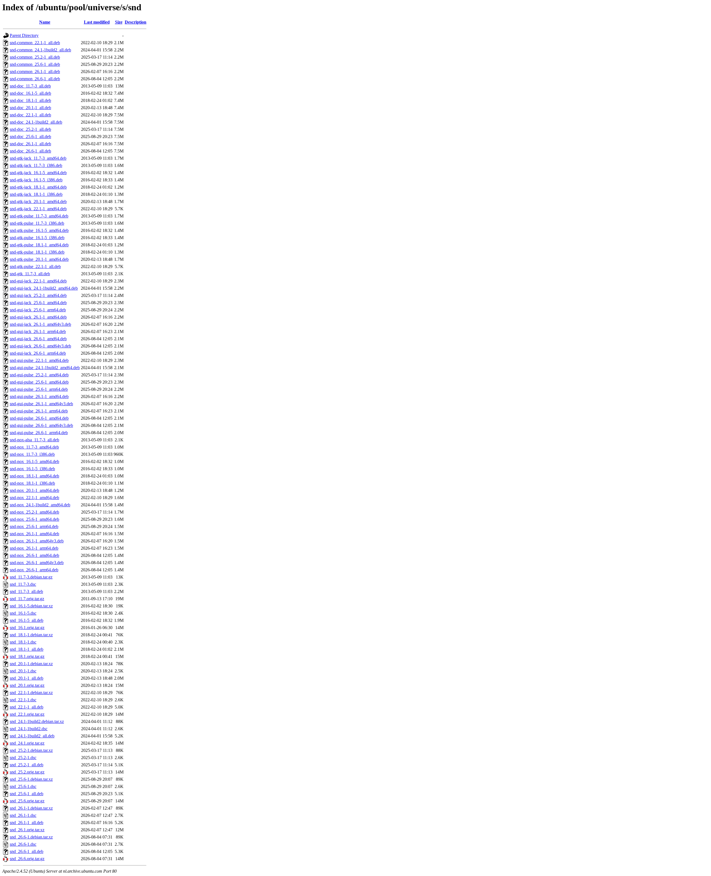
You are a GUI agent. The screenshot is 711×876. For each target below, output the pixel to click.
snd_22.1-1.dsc (23, 699)
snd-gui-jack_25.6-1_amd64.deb (38, 302)
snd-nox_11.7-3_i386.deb (32, 454)
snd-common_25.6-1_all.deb (35, 64)
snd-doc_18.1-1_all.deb (30, 100)
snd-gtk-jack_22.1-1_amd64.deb (38, 208)
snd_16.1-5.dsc (23, 613)
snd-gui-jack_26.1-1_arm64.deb (38, 331)
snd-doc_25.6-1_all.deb (30, 136)
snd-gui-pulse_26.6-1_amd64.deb (39, 418)
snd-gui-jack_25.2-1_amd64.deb (38, 295)
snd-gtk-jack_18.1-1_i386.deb (36, 194)
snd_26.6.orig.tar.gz (27, 858)
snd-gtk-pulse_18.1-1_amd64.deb (39, 244)
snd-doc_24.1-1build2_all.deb (36, 122)
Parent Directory (24, 35)
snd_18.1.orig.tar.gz (27, 656)
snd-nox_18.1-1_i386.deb (32, 483)
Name (44, 22)
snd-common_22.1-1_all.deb (35, 42)
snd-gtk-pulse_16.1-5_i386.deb (37, 237)
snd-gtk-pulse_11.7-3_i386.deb (37, 223)
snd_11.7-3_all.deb (26, 591)
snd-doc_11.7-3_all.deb (30, 86)
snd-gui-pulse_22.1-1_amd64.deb (39, 360)
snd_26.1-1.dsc (23, 815)
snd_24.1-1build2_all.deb (32, 736)
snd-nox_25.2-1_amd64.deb (34, 512)
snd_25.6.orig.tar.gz (27, 801)
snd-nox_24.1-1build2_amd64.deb (40, 504)
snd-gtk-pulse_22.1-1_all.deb (35, 266)
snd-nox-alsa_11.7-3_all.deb (34, 439)
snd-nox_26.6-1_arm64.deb (34, 569)
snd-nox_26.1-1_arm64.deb (34, 548)
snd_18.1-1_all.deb (26, 649)
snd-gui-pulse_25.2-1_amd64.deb (39, 374)
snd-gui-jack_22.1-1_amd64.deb (38, 281)
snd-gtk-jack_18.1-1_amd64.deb (38, 187)
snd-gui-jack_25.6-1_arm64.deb (38, 309)
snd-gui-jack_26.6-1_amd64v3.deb (40, 346)
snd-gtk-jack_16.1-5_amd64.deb (38, 172)
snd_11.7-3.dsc (23, 584)
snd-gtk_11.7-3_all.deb (30, 273)
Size (118, 22)
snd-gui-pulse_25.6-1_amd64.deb (39, 382)
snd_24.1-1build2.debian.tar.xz (37, 721)
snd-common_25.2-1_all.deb (35, 57)
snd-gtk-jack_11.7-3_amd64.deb (38, 158)
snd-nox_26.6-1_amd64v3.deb (37, 562)
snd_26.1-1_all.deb (26, 822)
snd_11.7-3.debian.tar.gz (31, 577)
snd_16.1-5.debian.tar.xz (31, 606)
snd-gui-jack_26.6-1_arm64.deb (38, 353)
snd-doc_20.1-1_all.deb (30, 107)
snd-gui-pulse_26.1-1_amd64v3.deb (41, 403)
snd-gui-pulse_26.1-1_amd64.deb (39, 396)
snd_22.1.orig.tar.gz (27, 714)
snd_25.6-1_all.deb (26, 793)
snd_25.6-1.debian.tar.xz (31, 779)
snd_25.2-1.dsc (23, 757)
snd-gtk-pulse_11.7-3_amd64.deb (39, 216)
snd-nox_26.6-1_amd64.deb (34, 555)
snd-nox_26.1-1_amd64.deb (34, 533)
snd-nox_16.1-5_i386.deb (32, 468)
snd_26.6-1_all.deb (26, 851)
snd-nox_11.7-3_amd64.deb (34, 447)
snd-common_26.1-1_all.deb (35, 71)
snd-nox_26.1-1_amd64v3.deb (37, 541)
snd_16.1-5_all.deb (26, 620)
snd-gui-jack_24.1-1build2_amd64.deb (44, 288)
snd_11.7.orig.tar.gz (27, 598)
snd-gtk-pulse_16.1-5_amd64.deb (39, 230)
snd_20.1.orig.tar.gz (27, 685)
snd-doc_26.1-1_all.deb (30, 143)
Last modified (97, 22)
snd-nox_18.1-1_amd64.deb (34, 476)
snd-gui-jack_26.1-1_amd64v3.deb (40, 324)
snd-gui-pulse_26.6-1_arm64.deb (39, 432)
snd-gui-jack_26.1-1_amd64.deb (38, 317)
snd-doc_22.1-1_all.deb (30, 114)
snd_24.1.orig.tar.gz (27, 743)
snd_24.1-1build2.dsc (28, 728)
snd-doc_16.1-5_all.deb (30, 93)
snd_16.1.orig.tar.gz (27, 627)
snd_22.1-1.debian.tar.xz (31, 692)
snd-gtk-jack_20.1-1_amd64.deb (38, 201)
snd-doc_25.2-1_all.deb (30, 129)
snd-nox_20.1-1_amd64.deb (34, 490)
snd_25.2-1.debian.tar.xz (31, 750)
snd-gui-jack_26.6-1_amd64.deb (38, 338)
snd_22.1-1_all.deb (26, 707)
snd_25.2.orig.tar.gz (27, 772)
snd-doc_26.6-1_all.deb (30, 151)
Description (135, 22)
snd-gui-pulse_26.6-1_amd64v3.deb (41, 425)
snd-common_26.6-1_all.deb (35, 78)
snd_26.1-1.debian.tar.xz (31, 808)
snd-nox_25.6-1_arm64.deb (34, 526)
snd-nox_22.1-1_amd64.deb (34, 497)
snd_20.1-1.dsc (23, 671)
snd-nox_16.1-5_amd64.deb (34, 461)
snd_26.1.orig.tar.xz (27, 829)
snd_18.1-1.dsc (23, 642)
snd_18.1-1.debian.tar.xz (31, 634)
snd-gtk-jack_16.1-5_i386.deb (36, 179)
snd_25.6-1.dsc (23, 786)
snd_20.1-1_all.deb (26, 678)
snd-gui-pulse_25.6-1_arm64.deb (39, 389)
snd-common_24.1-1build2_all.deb (40, 49)
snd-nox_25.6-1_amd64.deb (34, 519)
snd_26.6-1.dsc (23, 844)
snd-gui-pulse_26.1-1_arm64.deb (39, 411)
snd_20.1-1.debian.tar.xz (31, 663)
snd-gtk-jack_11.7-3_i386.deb (36, 165)
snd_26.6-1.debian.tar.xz (31, 837)
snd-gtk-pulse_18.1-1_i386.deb (37, 252)
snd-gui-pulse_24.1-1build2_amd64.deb (45, 367)
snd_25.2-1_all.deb (26, 764)
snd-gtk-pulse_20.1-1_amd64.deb (39, 259)
